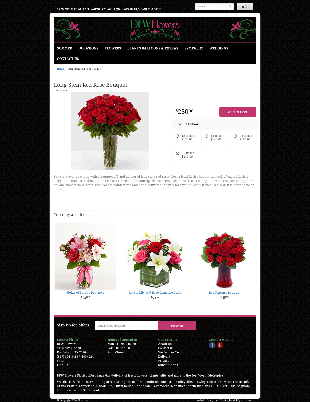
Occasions (88, 48)
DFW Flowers (155, 29)
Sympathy (194, 48)
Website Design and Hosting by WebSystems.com (225, 400)
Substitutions (168, 365)
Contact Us (68, 59)
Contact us (166, 348)
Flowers (113, 48)
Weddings (218, 48)
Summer (64, 48)
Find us (62, 365)
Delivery (164, 356)
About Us (165, 344)
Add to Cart (237, 112)
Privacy (163, 360)
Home (60, 69)
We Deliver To (168, 352)
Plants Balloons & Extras (152, 48)
